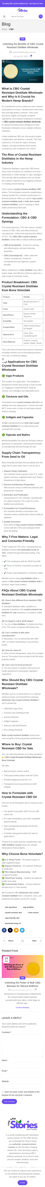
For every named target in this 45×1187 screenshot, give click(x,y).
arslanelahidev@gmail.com (24, 52)
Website (5, 1081)
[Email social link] (16, 930)
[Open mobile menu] (4, 16)
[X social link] (10, 930)
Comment (6, 1032)
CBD (11, 29)
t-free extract (33, 913)
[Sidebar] (3, 359)
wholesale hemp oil (13, 923)
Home (4, 29)
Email (5, 1071)
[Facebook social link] (4, 930)
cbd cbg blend (11, 907)
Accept (22, 1183)
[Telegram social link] (22, 930)
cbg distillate (28, 907)
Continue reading (22, 1007)
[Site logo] (22, 10)
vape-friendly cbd (12, 918)
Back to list (22, 940)
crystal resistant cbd (13, 913)
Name (5, 1060)
